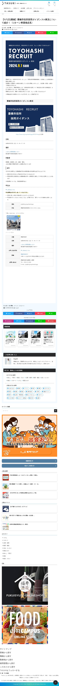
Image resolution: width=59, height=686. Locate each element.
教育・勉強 (36, 377)
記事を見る (36, 11)
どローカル (47, 388)
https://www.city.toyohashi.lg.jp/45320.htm (27, 134)
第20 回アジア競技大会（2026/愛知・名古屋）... (22, 515)
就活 (33, 388)
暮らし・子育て (11, 377)
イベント (14, 27)
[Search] (55, 410)
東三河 (31, 398)
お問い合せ (29, 8)
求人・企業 (49, 4)
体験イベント (47, 391)
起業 (38, 398)
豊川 (10, 394)
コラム (19, 380)
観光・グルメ (20, 377)
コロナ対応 (11, 398)
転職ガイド (22, 11)
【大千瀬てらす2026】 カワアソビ (18, 506)
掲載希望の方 (29, 461)
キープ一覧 (54, 4)
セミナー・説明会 (22, 398)
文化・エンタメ (45, 377)
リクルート (20, 27)
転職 (16, 391)
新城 (22, 391)
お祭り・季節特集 (19, 394)
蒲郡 (39, 388)
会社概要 (23, 8)
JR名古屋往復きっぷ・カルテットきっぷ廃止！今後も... (24, 475)
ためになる (11, 388)
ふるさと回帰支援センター (13, 151)
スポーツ (14, 380)
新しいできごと (30, 394)
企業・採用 (6, 27)
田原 (10, 391)
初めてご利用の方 (29, 465)
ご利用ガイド (16, 8)
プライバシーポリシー (38, 8)
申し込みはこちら (10, 189)
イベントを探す (50, 11)
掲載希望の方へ (7, 8)
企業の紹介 (29, 391)
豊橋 (19, 388)
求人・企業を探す (8, 11)
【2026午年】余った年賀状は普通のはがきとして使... (23, 493)
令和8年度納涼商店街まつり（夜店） (19, 524)
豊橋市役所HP (24, 254)
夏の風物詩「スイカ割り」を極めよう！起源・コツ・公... (24, 484)
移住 (8, 380)
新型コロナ (26, 380)
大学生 (37, 391)
